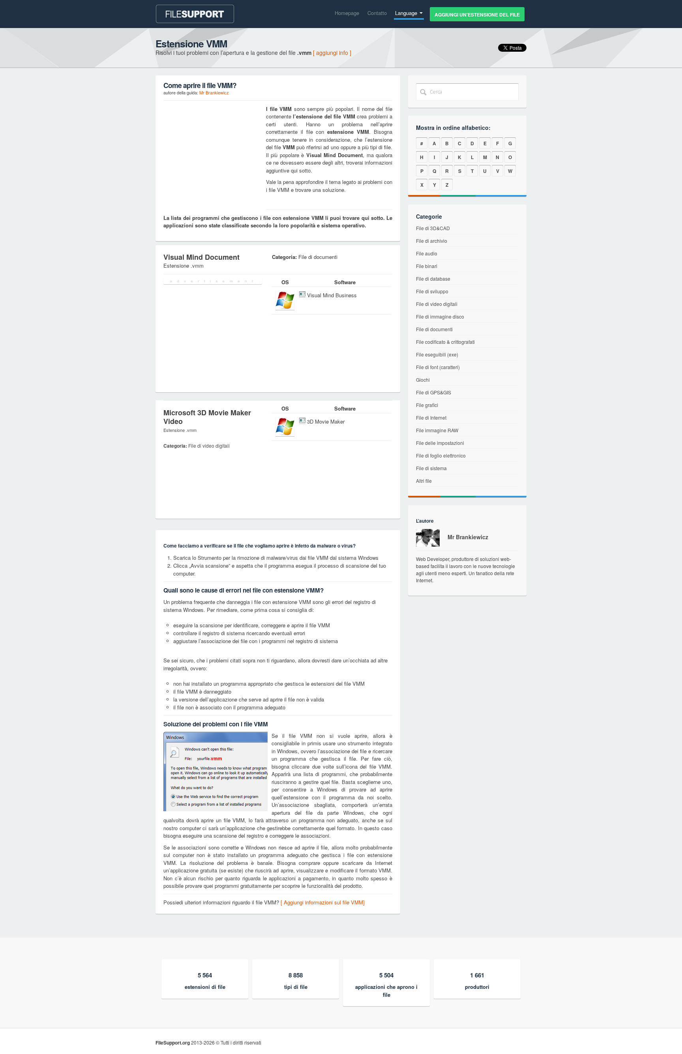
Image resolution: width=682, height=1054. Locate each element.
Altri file (424, 480)
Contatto (377, 13)
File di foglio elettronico (441, 455)
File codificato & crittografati (445, 341)
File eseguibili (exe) (437, 354)
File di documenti (434, 329)
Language (407, 13)
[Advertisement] (212, 154)
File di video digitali (436, 303)
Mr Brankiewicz (214, 92)
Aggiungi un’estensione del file (477, 14)
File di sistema (431, 468)
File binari (426, 266)
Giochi (423, 379)
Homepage (347, 13)
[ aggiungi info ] (332, 52)
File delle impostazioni (440, 442)
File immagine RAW (437, 430)
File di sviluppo (432, 291)
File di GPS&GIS (433, 392)
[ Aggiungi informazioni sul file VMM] (323, 902)
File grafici (427, 404)
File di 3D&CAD (433, 228)
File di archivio (431, 240)
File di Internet (431, 417)
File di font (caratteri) (438, 367)
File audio (426, 253)
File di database (433, 278)
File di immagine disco (440, 316)
